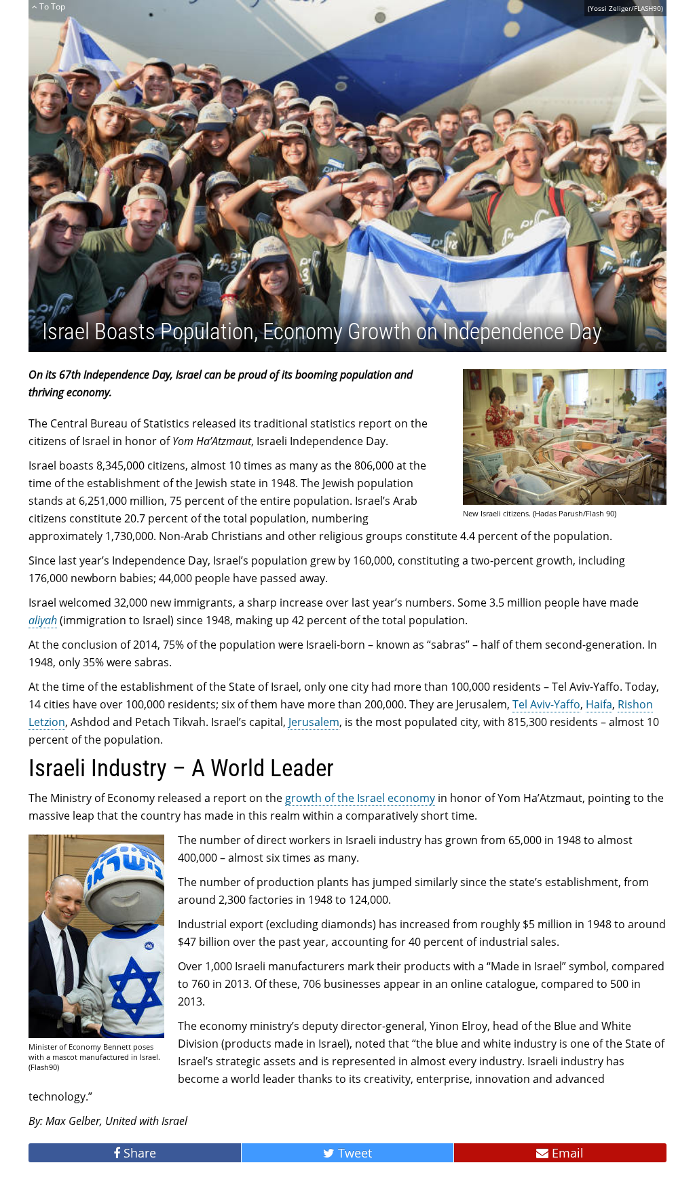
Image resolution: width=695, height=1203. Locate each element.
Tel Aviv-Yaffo (546, 704)
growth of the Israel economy (360, 797)
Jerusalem (313, 721)
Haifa (599, 704)
